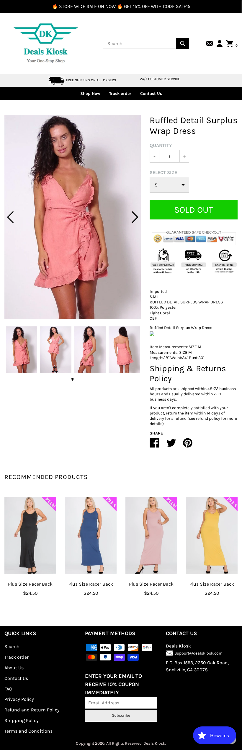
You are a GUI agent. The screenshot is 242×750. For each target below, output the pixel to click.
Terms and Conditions (28, 731)
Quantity (161, 145)
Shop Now (90, 93)
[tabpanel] (72, 217)
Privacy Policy (19, 699)
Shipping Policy (21, 720)
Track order (120, 93)
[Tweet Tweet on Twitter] (171, 445)
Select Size (163, 172)
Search (11, 646)
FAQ (8, 689)
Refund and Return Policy (32, 710)
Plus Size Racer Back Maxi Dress (30, 588)
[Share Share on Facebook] (155, 445)
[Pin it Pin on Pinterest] (188, 445)
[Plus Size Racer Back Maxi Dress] (30, 535)
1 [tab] (72, 379)
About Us (14, 667)
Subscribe (121, 715)
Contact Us (151, 93)
